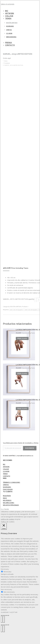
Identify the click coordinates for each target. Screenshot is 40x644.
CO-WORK (6, 471)
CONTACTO (6, 476)
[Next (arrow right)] (4, 628)
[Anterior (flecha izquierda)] (2, 619)
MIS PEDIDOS (7, 500)
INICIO (5, 498)
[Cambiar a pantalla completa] (6, 615)
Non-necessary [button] (6, 589)
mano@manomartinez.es (25, 456)
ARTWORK (6, 467)
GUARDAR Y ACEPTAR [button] (9, 612)
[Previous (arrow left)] (2, 628)
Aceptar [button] (17, 519)
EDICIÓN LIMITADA (15, 306)
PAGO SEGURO (8, 489)
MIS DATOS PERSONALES (11, 505)
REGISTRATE (7, 496)
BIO (4, 464)
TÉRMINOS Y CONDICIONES (11, 482)
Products (25, 306)
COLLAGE (6, 469)
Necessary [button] (5, 569)
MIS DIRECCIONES (8, 503)
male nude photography (31, 309)
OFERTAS (6, 485)
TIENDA (5, 474)
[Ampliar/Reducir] (8, 615)
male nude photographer (16, 309)
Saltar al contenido (7, 4)
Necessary (7, 572)
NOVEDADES (7, 487)
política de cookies (7, 519)
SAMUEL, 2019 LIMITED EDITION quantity (18, 299)
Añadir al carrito (22, 338)
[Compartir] (4, 615)
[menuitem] (9, 18)
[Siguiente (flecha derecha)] (4, 619)
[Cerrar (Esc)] (2, 615)
